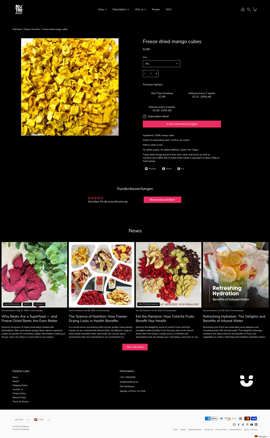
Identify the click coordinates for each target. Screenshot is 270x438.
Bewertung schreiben (162, 199)
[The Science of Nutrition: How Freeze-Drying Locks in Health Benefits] (101, 275)
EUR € (41, 419)
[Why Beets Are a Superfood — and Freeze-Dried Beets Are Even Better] (34, 275)
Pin (182, 168)
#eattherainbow (148, 304)
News (15, 377)
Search (15, 381)
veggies (39, 304)
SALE (169, 9)
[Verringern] (145, 73)
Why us (139, 9)
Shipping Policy (20, 385)
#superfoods (12, 304)
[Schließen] (264, 404)
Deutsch (19, 419)
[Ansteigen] (156, 73)
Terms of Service (20, 401)
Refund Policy (19, 397)
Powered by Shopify (20, 429)
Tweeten (152, 168)
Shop (101, 9)
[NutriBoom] (18, 9)
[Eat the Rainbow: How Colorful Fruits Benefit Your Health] (168, 275)
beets (27, 304)
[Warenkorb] (255, 9)
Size (145, 57)
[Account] (242, 9)
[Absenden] (258, 430)
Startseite (17, 29)
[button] (249, 9)
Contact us (17, 389)
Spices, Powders (32, 29)
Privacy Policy (19, 393)
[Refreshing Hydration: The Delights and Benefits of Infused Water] (236, 275)
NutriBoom (24, 426)
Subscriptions (119, 9)
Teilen (169, 168)
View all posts (135, 347)
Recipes (156, 9)
